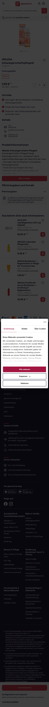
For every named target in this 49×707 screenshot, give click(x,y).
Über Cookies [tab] (40, 329)
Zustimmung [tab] (9, 329)
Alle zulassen (24, 369)
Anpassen (23, 376)
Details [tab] (24, 329)
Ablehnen (25, 383)
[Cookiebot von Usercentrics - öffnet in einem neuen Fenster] (35, 322)
